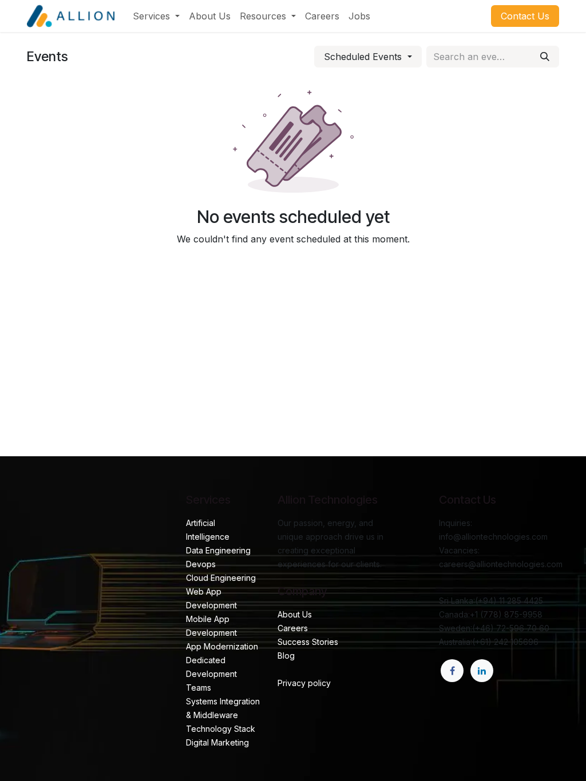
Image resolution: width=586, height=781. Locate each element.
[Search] (544, 56)
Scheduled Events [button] (364, 56)
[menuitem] (156, 16)
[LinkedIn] (481, 670)
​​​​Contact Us (525, 16)
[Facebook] (452, 670)
